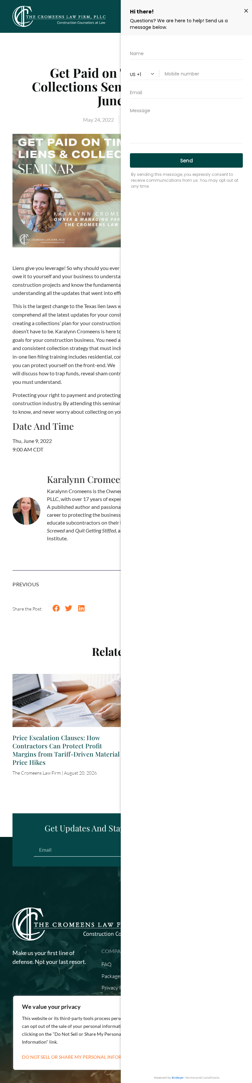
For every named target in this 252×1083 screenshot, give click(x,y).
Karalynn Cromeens (88, 479)
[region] (85, 1033)
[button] (56, 608)
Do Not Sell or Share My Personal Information (81, 1057)
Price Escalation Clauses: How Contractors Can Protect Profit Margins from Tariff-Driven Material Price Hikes (66, 749)
